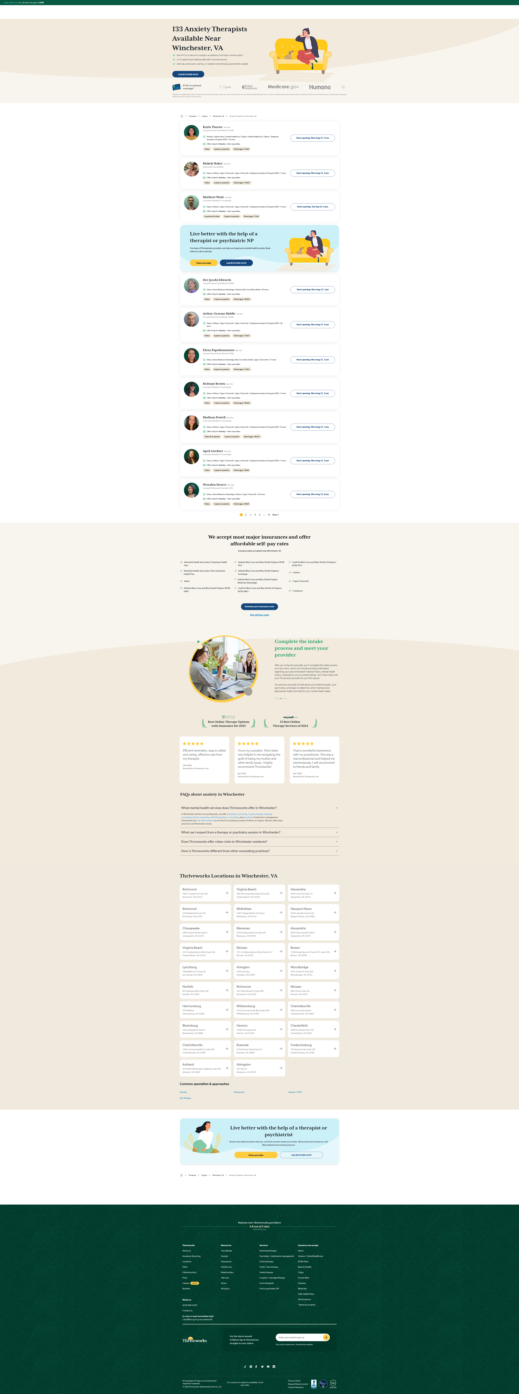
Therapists (192, 116)
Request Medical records (298, 1384)
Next (274, 514)
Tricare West (303, 1277)
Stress (224, 1283)
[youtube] (268, 1366)
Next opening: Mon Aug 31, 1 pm (313, 289)
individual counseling (237, 814)
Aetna (300, 1250)
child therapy (216, 817)
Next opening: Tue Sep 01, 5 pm (312, 206)
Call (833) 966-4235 (188, 74)
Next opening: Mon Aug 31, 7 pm (313, 359)
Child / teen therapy (269, 1267)
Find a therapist (267, 1283)
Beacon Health (304, 1267)
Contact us (187, 1310)
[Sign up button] (326, 1337)
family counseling (201, 817)
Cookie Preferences (296, 1387)
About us (186, 1250)
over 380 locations (205, 820)
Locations (186, 1261)
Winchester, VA (218, 116)
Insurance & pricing (191, 1256)
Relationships (227, 1272)
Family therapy (266, 1272)
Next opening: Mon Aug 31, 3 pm (313, 173)
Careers (185, 1283)
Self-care (225, 1277)
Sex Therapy (185, 1098)
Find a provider (203, 263)
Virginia (204, 116)
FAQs (184, 1267)
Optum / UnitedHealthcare (310, 1256)
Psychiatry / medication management (277, 1256)
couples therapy (255, 814)
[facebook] (256, 1366)
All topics (225, 1288)
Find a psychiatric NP (269, 1288)
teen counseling (231, 817)
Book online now (11, 2)
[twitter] (262, 1366)
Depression (239, 1092)
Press (184, 1277)
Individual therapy (268, 1250)
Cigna (301, 1272)
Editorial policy (189, 1272)
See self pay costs (259, 614)
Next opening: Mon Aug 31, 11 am (312, 138)
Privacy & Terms (294, 1381)
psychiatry (248, 817)
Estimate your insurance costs (259, 606)
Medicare (302, 1288)
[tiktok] (245, 1366)
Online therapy (266, 1261)
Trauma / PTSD (295, 1092)
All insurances (304, 1299)
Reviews (186, 1288)
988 (188, 1319)
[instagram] (251, 1366)
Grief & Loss (226, 1267)
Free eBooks (226, 1250)
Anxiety (183, 1092)
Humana (302, 1283)
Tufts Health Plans (306, 1294)
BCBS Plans (303, 1261)
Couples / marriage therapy (272, 1277)
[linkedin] (274, 1366)
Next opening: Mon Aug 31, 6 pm (313, 494)
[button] (276, 698)
